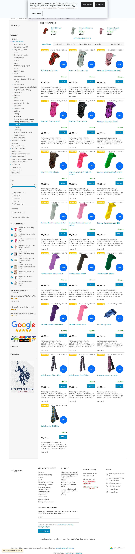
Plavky (16, 74)
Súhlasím (100, 5)
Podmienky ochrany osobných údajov (44, 488)
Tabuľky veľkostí (43, 499)
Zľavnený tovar (16, 167)
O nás (40, 480)
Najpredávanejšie (85, 44)
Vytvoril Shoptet (119, 548)
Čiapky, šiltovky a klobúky (22, 90)
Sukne (16, 52)
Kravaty (17, 124)
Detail (63, 81)
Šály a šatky (18, 92)
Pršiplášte (17, 116)
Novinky (14, 39)
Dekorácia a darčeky (18, 148)
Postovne (41, 472)
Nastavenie (36, 13)
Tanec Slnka (66, 539)
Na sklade (19, 193)
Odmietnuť (87, 5)
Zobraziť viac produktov (81, 38)
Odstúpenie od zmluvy (45, 502)
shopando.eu (113, 492)
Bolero (16, 60)
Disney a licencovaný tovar (20, 154)
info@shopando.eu (115, 483)
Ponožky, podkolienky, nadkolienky (25, 87)
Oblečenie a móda (18, 42)
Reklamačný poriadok (45, 485)
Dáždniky (17, 111)
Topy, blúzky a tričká (21, 47)
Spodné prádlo (19, 71)
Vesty (16, 63)
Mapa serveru (42, 494)
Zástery (16, 114)
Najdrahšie (71, 44)
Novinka (18, 198)
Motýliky (17, 127)
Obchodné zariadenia (19, 156)
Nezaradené (16, 172)
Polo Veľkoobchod (77, 539)
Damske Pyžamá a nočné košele (24, 79)
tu (74, 6)
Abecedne (98, 44)
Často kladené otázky (45, 475)
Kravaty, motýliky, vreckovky (23, 122)
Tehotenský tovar (20, 76)
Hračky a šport (16, 151)
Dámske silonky (19, 84)
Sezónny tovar (16, 164)
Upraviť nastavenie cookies (65, 548)
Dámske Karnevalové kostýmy (24, 119)
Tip (16, 201)
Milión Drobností (89, 539)
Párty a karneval (17, 170)
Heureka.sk (78, 553)
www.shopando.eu (46, 539)
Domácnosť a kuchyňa (19, 140)
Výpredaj (18, 204)
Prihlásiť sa (44, 531)
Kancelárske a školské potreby (22, 159)
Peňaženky (17, 106)
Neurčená (19, 212)
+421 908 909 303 (114, 486)
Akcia (17, 196)
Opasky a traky (19, 108)
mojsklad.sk (57, 539)
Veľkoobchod (42, 497)
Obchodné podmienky (45, 482)
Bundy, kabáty (19, 58)
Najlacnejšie (59, 44)
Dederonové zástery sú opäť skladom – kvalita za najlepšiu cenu (69, 491)
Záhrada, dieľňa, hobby (19, 162)
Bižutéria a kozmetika (19, 146)
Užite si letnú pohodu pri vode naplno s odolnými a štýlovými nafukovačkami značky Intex (69, 475)
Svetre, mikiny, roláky (21, 55)
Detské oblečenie (19, 138)
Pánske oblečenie (19, 135)
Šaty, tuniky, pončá (20, 50)
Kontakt (40, 477)
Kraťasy (16, 68)
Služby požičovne (44, 492)
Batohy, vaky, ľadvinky (21, 103)
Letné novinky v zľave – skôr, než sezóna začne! (68, 483)
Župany (16, 82)
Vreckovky (18, 130)
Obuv (16, 98)
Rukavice (17, 95)
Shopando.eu (113, 489)
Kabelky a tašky (19, 100)
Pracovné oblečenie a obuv (23, 132)
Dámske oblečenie (20, 44)
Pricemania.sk (69, 553)
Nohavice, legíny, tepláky (22, 66)
